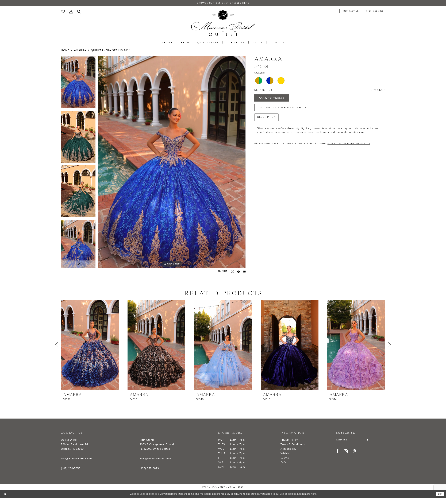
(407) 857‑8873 (149, 468)
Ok (440, 494)
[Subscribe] (367, 440)
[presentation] (90, 345)
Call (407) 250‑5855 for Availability (282, 108)
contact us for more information (349, 143)
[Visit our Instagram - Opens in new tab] (346, 451)
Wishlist (285, 453)
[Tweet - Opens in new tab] (232, 271)
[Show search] (79, 11)
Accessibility (288, 449)
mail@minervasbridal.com (77, 458)
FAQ (283, 462)
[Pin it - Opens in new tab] (238, 271)
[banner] (223, 23)
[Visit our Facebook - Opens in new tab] (337, 451)
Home (65, 50)
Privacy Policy (289, 440)
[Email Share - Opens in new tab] (244, 271)
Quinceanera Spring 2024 (110, 50)
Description (266, 117)
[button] (71, 11)
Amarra (80, 50)
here (313, 494)
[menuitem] (63, 12)
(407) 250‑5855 (70, 468)
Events (284, 458)
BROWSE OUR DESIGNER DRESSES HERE (223, 3)
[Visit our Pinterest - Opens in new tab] (354, 451)
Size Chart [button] (378, 90)
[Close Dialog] (5, 494)
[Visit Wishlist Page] (63, 12)
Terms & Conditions (292, 444)
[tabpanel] (78, 83)
